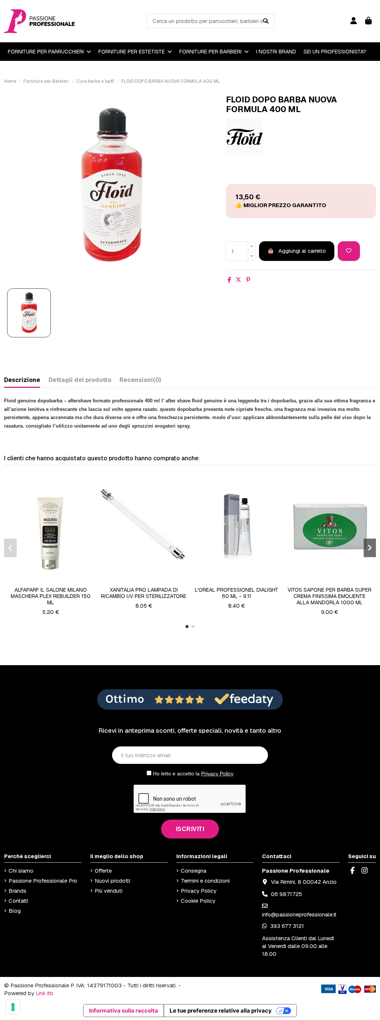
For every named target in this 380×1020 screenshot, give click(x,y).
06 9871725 (286, 894)
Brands (17, 890)
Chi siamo (21, 870)
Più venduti (108, 890)
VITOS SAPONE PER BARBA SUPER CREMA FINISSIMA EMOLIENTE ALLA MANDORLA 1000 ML (329, 596)
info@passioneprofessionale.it (299, 914)
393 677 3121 (286, 925)
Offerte (103, 870)
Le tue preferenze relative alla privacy (221, 1010)
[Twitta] (238, 279)
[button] (187, 626)
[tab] (140, 381)
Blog (15, 910)
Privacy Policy (217, 774)
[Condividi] (229, 279)
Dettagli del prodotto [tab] (80, 380)
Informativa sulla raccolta (123, 1010)
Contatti (18, 900)
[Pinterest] (248, 279)
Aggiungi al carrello (302, 250)
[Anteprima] (56, 580)
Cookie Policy (198, 900)
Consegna (193, 870)
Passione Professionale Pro (43, 880)
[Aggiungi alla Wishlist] (349, 251)
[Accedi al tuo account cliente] (353, 21)
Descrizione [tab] (22, 380)
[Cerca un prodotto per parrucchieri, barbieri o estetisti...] (266, 21)
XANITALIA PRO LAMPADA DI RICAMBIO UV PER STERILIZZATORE (143, 592)
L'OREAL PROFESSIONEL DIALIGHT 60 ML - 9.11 (236, 592)
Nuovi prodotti (112, 880)
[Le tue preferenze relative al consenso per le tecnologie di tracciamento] (13, 1007)
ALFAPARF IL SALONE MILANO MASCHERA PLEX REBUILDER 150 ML (51, 596)
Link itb (44, 993)
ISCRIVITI (190, 829)
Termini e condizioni (205, 880)
